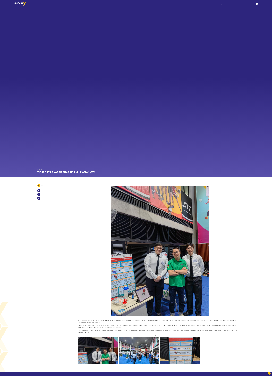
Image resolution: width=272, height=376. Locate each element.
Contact (246, 4)
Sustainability (209, 4)
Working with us (221, 4)
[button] (257, 4)
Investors (232, 4)
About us (188, 4)
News (239, 4)
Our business (198, 4)
